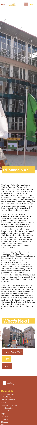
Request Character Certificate (12, 4)
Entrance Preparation (9, 411)
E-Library (26, 4)
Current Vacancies (8, 400)
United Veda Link (7, 394)
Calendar (4, 416)
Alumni (3, 402)
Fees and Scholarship (9, 405)
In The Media (6, 397)
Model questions (7, 408)
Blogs (3, 413)
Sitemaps (4, 422)
